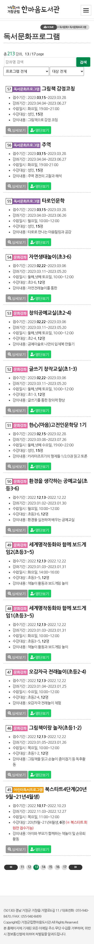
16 (57, 867)
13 (36, 867)
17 (64, 867)
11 (22, 867)
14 (43, 867)
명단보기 (42, 130)
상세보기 (18, 130)
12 (29, 867)
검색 (83, 62)
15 (50, 867)
